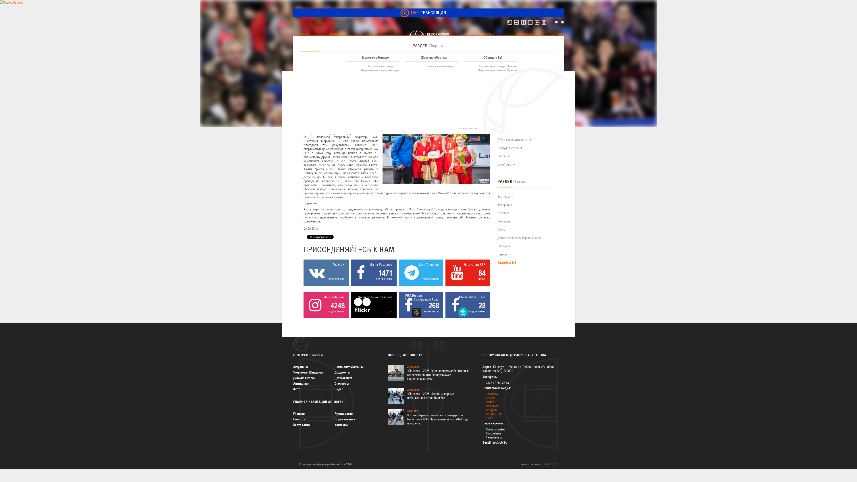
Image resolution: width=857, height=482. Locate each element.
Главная (299, 414)
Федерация (504, 205)
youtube (537, 22)
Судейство (504, 164)
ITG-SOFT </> (549, 464)
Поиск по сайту (510, 22)
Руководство (344, 414)
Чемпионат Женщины (308, 372)
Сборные (503, 213)
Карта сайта (301, 425)
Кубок (501, 229)
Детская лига (343, 378)
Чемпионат (504, 221)
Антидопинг (301, 383)
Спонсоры (342, 383)
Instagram (492, 406)
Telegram (491, 410)
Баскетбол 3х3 (506, 262)
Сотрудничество (508, 148)
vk (516, 22)
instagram (544, 22)
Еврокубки (504, 246)
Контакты (341, 425)
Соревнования (345, 419)
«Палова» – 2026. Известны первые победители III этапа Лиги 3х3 (430, 396)
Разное (502, 254)
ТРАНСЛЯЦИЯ (428, 12)
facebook (523, 22)
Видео (339, 389)
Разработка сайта (530, 464)
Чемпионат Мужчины (349, 367)
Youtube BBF (494, 414)
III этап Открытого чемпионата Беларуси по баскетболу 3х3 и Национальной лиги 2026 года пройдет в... (437, 419)
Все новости (505, 196)
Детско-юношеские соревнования (519, 238)
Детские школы (304, 378)
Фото (296, 389)
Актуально (300, 367)
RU (556, 22)
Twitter (490, 402)
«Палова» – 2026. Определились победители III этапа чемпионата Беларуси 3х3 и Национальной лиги (437, 375)
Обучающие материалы (512, 139)
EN (562, 22)
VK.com (490, 398)
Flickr (489, 418)
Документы (342, 372)
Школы (501, 156)
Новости (299, 419)
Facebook (492, 394)
